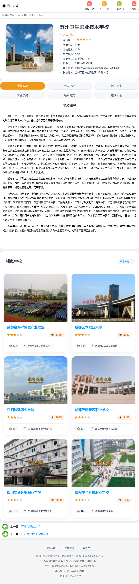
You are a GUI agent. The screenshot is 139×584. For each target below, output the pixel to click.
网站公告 (51, 548)
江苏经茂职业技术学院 (34, 534)
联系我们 (87, 548)
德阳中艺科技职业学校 (92, 492)
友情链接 (69, 548)
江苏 (38, 15)
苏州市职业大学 (30, 526)
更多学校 (125, 261)
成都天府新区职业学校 (92, 410)
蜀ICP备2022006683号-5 (89, 556)
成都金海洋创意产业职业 (25, 327)
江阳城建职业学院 (20, 410)
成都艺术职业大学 (88, 327)
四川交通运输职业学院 (24, 492)
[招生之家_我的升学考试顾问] (10, 6)
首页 (19, 15)
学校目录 (29, 15)
